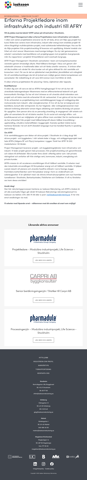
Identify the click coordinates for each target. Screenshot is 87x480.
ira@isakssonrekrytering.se (58, 194)
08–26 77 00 (43, 390)
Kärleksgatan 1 (44, 421)
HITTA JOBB (43, 357)
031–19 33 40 (43, 409)
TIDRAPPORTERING (43, 369)
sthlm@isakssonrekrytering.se (43, 394)
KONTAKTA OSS (43, 373)
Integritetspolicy (38, 469)
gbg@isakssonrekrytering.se (43, 412)
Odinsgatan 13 (43, 403)
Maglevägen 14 (43, 440)
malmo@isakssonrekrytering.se (43, 431)
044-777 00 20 (43, 446)
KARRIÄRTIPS (43, 365)
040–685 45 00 (43, 427)
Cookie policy (49, 469)
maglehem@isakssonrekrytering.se (43, 449)
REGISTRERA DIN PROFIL (43, 361)
